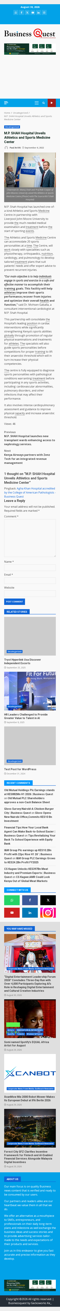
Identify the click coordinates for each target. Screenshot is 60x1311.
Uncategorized (12, 127)
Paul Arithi (15, 147)
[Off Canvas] (6, 102)
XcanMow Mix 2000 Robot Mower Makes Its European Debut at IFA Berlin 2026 (30, 1073)
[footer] (30, 49)
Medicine (44, 211)
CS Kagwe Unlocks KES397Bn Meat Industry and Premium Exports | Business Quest (30, 873)
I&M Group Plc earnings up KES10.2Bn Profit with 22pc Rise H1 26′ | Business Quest (28, 854)
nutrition (47, 254)
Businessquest (17, 1303)
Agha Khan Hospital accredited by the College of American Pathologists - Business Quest (30, 492)
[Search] (43, 103)
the (16, 223)
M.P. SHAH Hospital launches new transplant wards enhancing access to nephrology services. (29, 438)
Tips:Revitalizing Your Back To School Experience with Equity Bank (30, 839)
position (32, 323)
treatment (32, 227)
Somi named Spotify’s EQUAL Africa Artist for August (30, 1018)
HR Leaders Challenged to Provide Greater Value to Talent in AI (30, 691)
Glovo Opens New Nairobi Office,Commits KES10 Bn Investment (28, 817)
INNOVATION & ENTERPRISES (29, 1030)
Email (8, 574)
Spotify (11, 1034)
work (7, 249)
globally (9, 335)
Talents (20, 1034)
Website (9, 587)
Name (9, 562)
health (44, 300)
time (29, 245)
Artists (11, 1030)
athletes (10, 292)
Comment (11, 516)
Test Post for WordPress (30, 745)
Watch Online (52, 103)
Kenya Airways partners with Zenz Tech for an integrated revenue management (27, 457)
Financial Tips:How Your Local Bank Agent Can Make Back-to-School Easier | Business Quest (29, 831)
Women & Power (34, 1034)
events (30, 231)
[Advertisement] (30, 77)
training (9, 288)
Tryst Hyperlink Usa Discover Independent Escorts (30, 636)
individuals (45, 276)
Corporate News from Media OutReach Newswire (31, 968)
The (6, 237)
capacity (20, 413)
